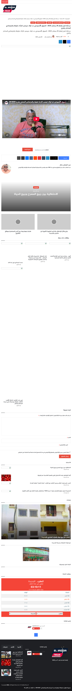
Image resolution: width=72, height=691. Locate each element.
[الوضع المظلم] (62, 10)
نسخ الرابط (27, 150)
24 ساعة (62, 19)
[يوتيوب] (18, 170)
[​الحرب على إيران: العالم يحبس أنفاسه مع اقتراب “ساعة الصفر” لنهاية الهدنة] (6, 485)
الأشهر (12, 647)
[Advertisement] (39, 94)
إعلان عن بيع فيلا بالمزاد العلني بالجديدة (56, 537)
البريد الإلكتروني (63, 445)
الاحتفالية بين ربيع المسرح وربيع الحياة (36, 194)
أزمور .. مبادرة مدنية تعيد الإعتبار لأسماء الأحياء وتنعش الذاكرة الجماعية (60, 257)
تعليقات (5, 647)
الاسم (69, 438)
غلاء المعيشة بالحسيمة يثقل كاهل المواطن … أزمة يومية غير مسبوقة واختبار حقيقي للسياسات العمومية (37, 258)
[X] (16, 170)
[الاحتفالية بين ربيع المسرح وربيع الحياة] (6, 470)
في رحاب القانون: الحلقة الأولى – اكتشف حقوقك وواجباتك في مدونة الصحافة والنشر (13, 402)
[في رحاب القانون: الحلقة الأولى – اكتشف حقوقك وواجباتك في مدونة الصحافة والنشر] (12, 333)
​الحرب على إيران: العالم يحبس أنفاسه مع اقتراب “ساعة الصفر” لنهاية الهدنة (50, 483)
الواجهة (49, 23)
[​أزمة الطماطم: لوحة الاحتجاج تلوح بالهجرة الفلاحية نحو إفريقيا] (6, 478)
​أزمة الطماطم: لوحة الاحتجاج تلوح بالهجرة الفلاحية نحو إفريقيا (54, 475)
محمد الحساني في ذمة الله (15, 263)
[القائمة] (68, 10)
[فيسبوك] (14, 170)
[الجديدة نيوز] (9, 9)
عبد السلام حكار (48, 37)
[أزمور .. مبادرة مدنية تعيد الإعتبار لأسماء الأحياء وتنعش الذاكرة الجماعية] (60, 248)
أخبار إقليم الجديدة (58, 23)
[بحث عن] (65, 10)
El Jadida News (24, 685)
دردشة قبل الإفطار (41, 23)
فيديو (32, 23)
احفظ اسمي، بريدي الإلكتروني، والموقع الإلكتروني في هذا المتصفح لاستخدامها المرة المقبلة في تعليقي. (43, 452)
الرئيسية (67, 19)
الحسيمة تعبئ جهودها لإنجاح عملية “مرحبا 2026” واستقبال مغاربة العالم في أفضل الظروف (46, 491)
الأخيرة (19, 647)
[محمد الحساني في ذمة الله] (12, 251)
